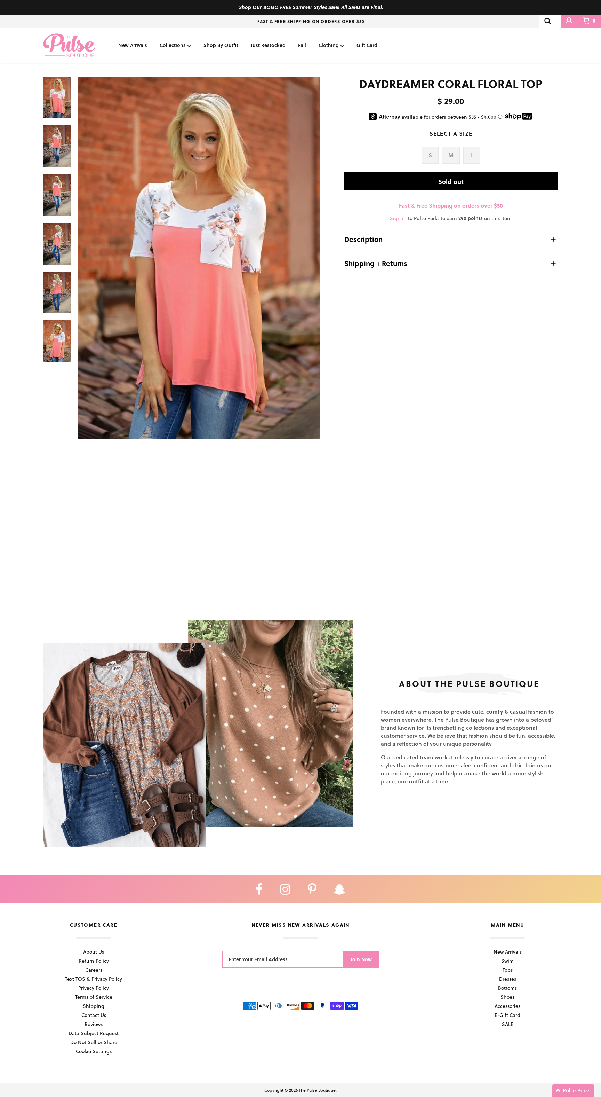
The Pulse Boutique (317, 1090)
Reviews (94, 1024)
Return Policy (94, 960)
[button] (573, 1090)
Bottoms (507, 988)
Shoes (507, 997)
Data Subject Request (94, 1033)
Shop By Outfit (220, 45)
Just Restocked (268, 45)
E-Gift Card (507, 1015)
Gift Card (366, 45)
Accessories (507, 1006)
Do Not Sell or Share (93, 1042)
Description (363, 239)
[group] (199, 258)
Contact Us (93, 1015)
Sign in (398, 218)
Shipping (93, 1006)
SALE (507, 1024)
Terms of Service (93, 997)
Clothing (329, 45)
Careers (93, 969)
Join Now (361, 959)
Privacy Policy (93, 988)
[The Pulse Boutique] (69, 45)
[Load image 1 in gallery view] (199, 258)
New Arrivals (132, 45)
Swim (507, 960)
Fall (302, 45)
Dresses (507, 978)
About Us (93, 951)
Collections (173, 45)
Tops (508, 969)
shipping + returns (375, 263)
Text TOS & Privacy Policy (93, 978)
